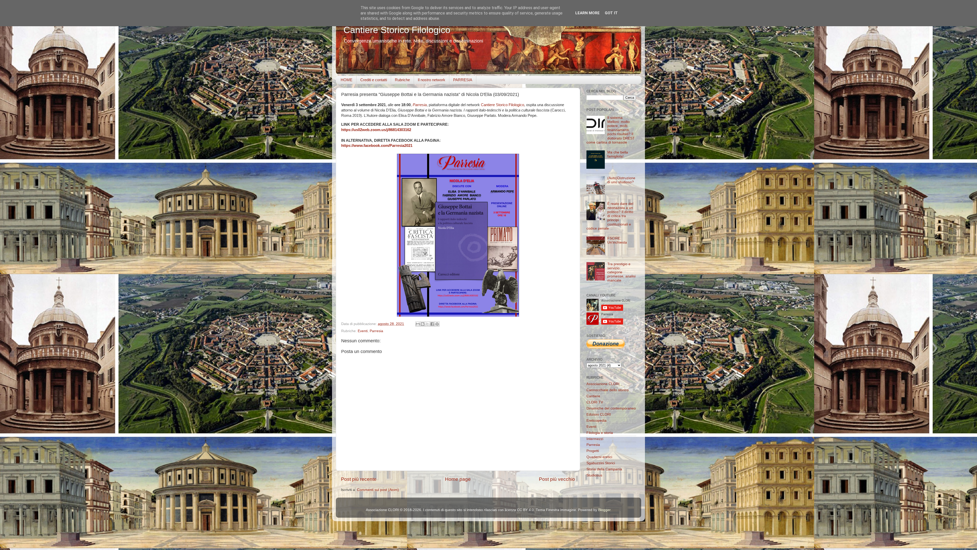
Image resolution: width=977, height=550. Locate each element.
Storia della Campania (604, 469)
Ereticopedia (596, 420)
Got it (611, 13)
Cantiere (593, 396)
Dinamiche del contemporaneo (611, 408)
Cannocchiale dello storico (607, 390)
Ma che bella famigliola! (617, 154)
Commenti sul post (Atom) (378, 490)
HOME (346, 80)
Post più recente (359, 479)
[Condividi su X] (427, 324)
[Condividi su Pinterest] (437, 324)
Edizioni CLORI (598, 414)
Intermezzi (594, 439)
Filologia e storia (599, 433)
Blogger (604, 510)
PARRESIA (462, 80)
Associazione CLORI (603, 384)
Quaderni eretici (599, 457)
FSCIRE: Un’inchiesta (617, 240)
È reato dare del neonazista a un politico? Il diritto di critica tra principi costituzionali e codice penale (609, 216)
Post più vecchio (557, 479)
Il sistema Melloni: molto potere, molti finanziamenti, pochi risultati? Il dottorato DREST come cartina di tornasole (610, 130)
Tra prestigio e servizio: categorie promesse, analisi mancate (621, 272)
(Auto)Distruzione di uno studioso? (621, 180)
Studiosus (594, 475)
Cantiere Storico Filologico (396, 30)
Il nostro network (431, 80)
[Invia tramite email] (417, 324)
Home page (458, 479)
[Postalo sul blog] (422, 324)
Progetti (592, 451)
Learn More (587, 13)
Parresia (420, 105)
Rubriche (402, 80)
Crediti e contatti (373, 80)
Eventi (363, 331)
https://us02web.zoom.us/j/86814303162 (376, 130)
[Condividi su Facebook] (432, 324)
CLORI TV (594, 402)
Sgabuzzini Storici (600, 463)
